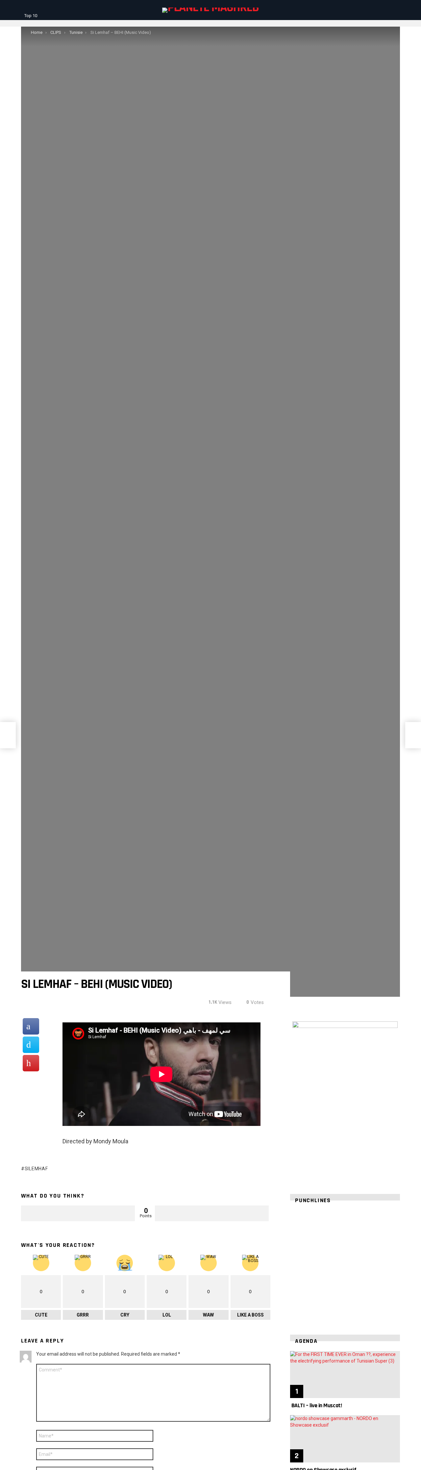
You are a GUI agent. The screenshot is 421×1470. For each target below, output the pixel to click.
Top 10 (30, 15)
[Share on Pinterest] (31, 1063)
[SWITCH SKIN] (396, 10)
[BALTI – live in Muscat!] (345, 1374)
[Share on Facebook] (31, 1026)
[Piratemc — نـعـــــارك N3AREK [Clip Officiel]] (8, 735)
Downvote (212, 1213)
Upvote (78, 1213)
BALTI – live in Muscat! (316, 1405)
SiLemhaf (36, 1168)
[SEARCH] (386, 10)
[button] (300, 1265)
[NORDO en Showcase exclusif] (345, 1438)
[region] (345, 1265)
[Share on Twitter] (31, 1045)
